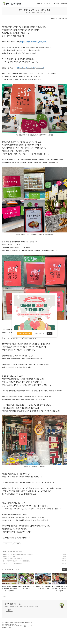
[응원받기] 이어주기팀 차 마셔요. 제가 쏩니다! (12, 559)
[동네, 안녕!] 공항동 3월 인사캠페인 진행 (34, 10)
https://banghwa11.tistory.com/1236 (33, 41)
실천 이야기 (10, 551)
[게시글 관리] (11, 543)
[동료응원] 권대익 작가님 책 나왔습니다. (11, 563)
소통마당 (55, 3)
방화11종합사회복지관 (13, 604)
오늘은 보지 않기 (39, 333)
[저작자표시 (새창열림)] (21, 544)
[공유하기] (8, 543)
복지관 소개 (40, 3)
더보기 (64, 569)
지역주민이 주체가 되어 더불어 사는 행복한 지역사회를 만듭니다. (21, 606)
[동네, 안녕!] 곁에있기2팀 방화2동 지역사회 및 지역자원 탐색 (16, 561)
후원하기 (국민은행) (24, 333)
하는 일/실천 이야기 (30, 13)
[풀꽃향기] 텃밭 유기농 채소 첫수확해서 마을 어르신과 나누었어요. (17, 554)
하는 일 (48, 3)
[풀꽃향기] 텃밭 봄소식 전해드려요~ (10, 556)
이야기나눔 (64, 3)
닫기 (49, 333)
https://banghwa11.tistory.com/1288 (30, 68)
